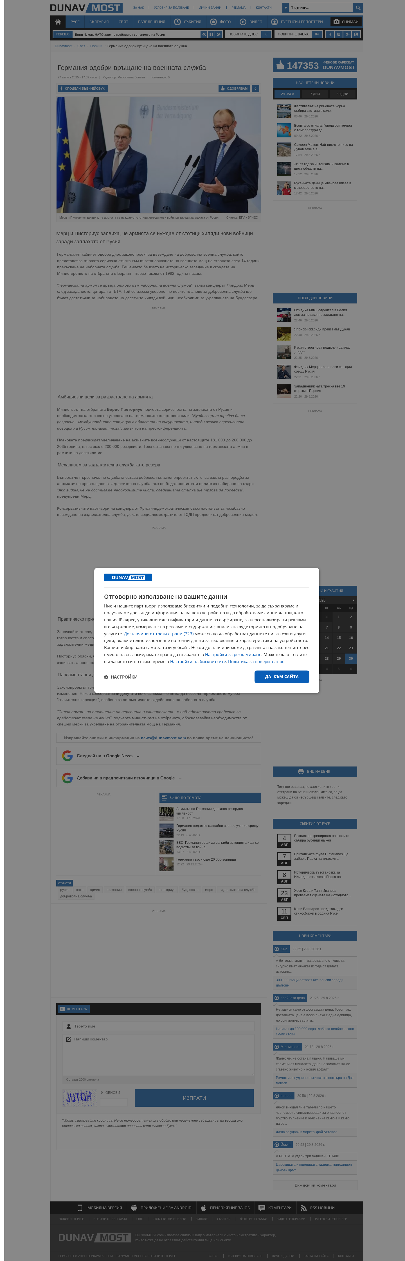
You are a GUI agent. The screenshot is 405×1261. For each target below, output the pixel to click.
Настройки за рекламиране (233, 654)
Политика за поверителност (257, 661)
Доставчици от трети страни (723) (159, 633)
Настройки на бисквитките (198, 661)
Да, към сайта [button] (282, 676)
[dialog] (206, 630)
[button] (121, 677)
